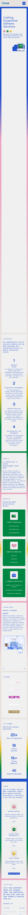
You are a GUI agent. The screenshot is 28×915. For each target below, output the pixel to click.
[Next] (24, 669)
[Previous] (4, 669)
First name (6, 908)
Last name (22, 908)
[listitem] (14, 813)
